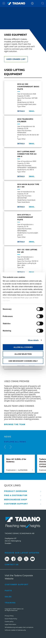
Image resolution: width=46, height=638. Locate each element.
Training (10, 602)
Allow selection (23, 354)
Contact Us (11, 564)
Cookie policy (9, 621)
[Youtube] (32, 559)
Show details (33, 340)
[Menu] (4, 3)
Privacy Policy (9, 616)
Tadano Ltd (20, 609)
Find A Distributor (15, 495)
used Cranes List (15, 59)
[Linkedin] (7, 559)
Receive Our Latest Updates (22, 553)
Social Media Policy (11, 618)
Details (21, 111)
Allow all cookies (23, 347)
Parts (8, 590)
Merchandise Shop (15, 499)
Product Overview (15, 491)
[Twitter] (26, 559)
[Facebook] (13, 559)
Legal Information (10, 624)
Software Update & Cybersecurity (15, 630)
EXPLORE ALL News (15, 442)
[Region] (32, 3)
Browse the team (14, 424)
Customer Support (16, 504)
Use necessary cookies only (23, 361)
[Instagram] (20, 559)
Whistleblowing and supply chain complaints (19, 627)
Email (31, 111)
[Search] (42, 3)
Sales (8, 596)
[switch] (40, 316)
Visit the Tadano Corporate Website (19, 577)
